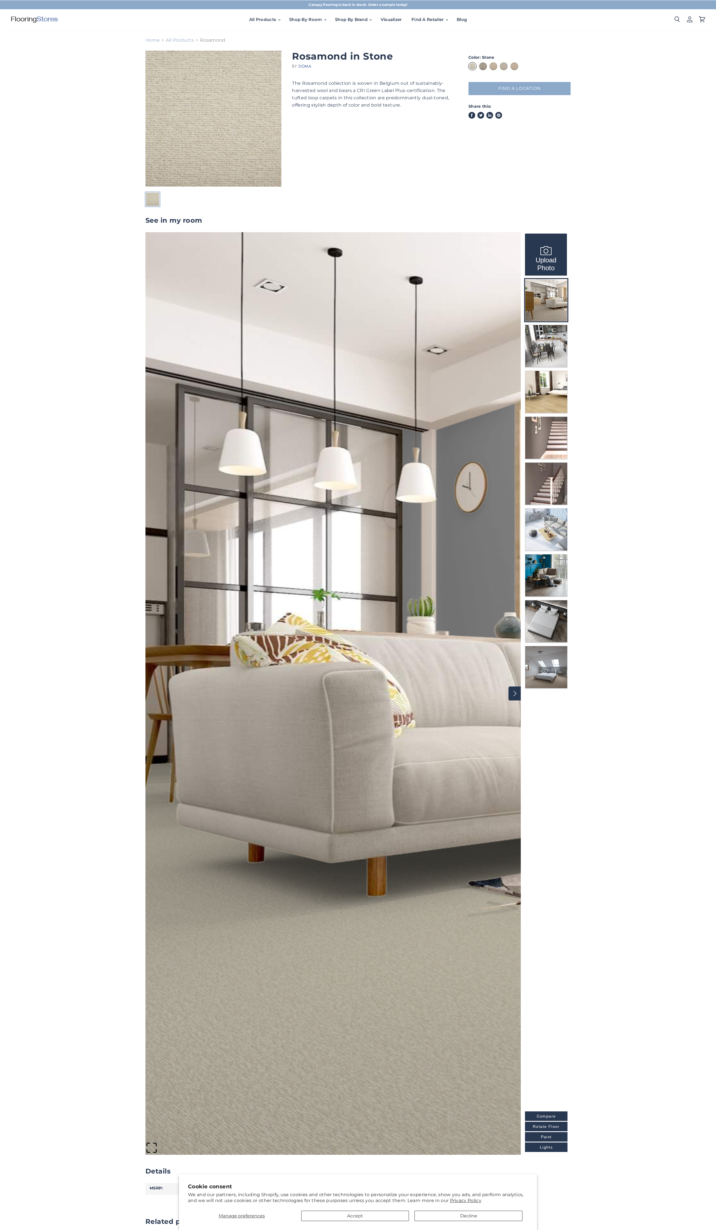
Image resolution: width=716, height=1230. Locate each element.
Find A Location (519, 88)
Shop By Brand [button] (352, 19)
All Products (180, 40)
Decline (468, 1216)
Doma (304, 66)
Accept (355, 1216)
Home (152, 40)
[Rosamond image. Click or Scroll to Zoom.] (213, 119)
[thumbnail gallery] (152, 199)
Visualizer (391, 19)
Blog (462, 19)
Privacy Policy (465, 1200)
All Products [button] (263, 19)
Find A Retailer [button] (428, 19)
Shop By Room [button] (306, 19)
